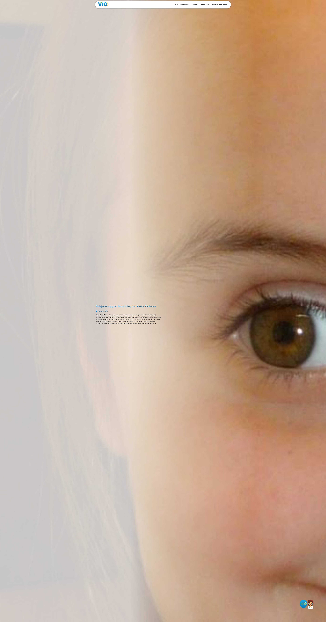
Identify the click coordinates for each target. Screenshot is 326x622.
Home (176, 4)
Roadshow (214, 4)
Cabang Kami (223, 4)
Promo (203, 4)
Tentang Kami (184, 4)
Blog (208, 4)
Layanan (194, 4)
